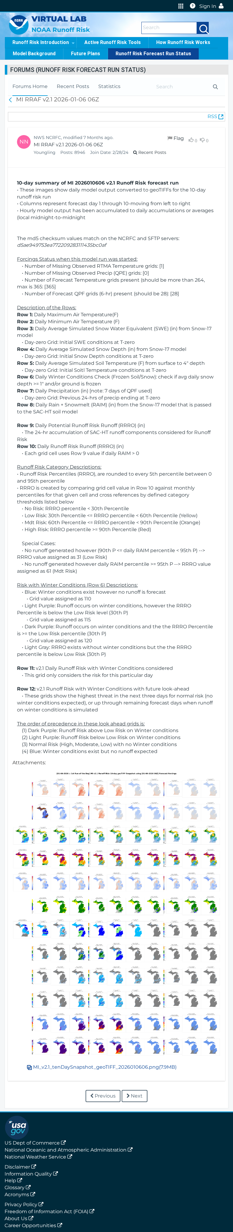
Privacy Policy (22, 1204)
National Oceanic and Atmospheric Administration (66, 1150)
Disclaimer (18, 1167)
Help (11, 1180)
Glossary (15, 1187)
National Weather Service (36, 1157)
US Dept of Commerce (33, 1143)
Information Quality (29, 1174)
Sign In (207, 6)
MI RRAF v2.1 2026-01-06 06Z (68, 145)
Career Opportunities (31, 1225)
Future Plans (85, 53)
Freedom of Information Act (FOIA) (47, 1211)
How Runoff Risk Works (183, 42)
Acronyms (17, 1194)
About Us (17, 1218)
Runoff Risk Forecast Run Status (153, 53)
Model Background (34, 53)
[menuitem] (30, 87)
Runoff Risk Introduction (40, 42)
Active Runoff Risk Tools (112, 42)
